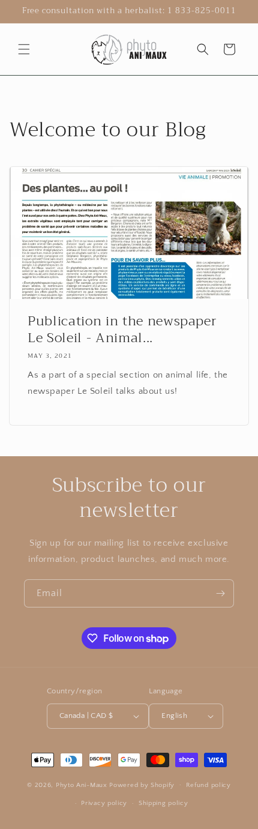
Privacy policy (104, 803)
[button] (24, 49)
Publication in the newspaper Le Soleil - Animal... (122, 329)
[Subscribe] (220, 593)
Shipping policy (163, 803)
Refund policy (208, 785)
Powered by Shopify (142, 784)
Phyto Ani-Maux (83, 784)
